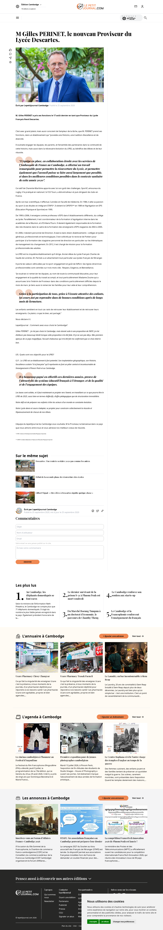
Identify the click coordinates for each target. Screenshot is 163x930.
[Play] (139, 17)
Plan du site (67, 926)
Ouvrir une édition (67, 897)
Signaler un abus (66, 916)
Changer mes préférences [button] (123, 922)
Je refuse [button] (105, 922)
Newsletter (49, 901)
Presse (62, 909)
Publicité (63, 905)
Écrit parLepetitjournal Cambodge (32, 105)
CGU (61, 912)
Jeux (80, 912)
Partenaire (63, 901)
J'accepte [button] (93, 922)
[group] (139, 17)
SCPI (80, 898)
